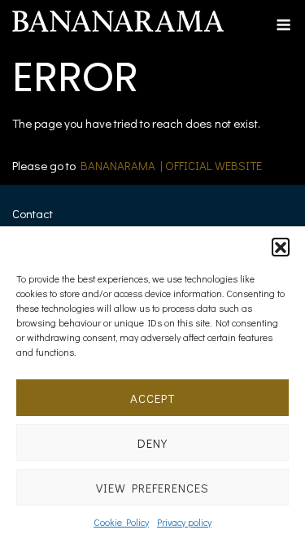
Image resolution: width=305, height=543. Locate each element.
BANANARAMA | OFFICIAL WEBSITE (171, 165)
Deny (152, 443)
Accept (152, 398)
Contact (32, 213)
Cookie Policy (121, 521)
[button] (280, 247)
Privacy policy (184, 521)
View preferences (152, 488)
